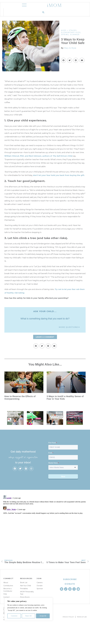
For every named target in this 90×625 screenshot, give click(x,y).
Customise (14, 616)
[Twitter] (20, 468)
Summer (74, 34)
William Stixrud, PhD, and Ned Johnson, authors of (38, 156)
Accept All (43, 616)
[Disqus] (45, 521)
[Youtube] (78, 589)
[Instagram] (31, 468)
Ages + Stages (69, 30)
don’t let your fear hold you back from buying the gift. (59, 175)
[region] (28, 609)
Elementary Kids (71, 32)
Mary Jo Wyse (70, 48)
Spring (65, 34)
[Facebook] (15, 468)
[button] (43, 12)
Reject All (28, 616)
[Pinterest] (26, 468)
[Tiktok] (65, 589)
